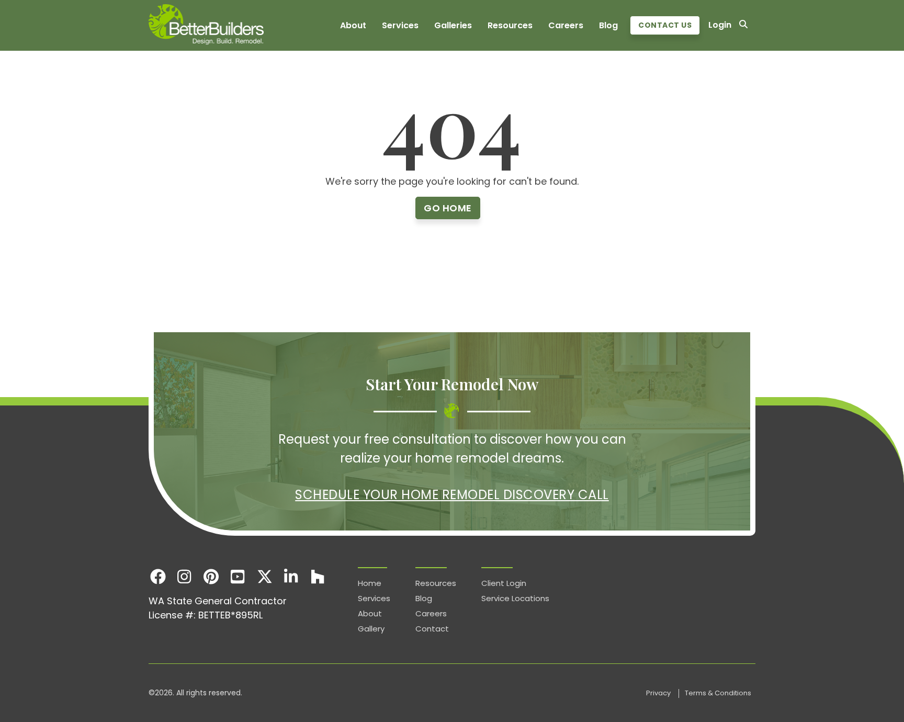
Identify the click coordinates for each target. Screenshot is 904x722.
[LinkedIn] (291, 576)
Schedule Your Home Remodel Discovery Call (452, 494)
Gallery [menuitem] (371, 628)
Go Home (448, 208)
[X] (264, 576)
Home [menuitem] (369, 583)
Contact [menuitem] (432, 628)
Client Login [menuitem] (503, 583)
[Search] (743, 25)
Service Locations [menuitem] (515, 598)
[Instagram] (184, 576)
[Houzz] (318, 576)
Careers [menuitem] (565, 25)
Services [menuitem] (400, 25)
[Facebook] (158, 576)
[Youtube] (238, 576)
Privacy (659, 693)
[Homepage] (206, 25)
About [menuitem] (353, 25)
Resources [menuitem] (510, 25)
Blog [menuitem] (608, 25)
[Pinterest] (211, 576)
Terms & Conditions (718, 693)
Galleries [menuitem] (453, 25)
